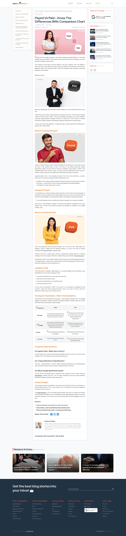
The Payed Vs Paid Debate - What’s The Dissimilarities (21, 27)
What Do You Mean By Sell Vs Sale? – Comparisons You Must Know (53, 410)
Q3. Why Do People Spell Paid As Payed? (21, 43)
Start (71, 3)
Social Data (40, 11)
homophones (38, 375)
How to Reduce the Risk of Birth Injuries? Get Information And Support (60, 467)
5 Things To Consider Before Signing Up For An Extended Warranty (93, 467)
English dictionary (41, 392)
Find (99, 3)
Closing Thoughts (19, 47)
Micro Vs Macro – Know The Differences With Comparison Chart (53, 407)
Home (36, 11)
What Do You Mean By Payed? (22, 14)
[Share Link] (51, 414)
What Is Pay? (18, 10)
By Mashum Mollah (40, 25)
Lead (90, 3)
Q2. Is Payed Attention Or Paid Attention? (22, 39)
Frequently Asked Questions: (21, 31)
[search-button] (112, 3)
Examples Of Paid (19, 23)
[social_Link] (91, 70)
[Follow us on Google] (101, 17)
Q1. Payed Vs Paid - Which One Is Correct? (22, 35)
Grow (80, 3)
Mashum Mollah (50, 421)
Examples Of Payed (19, 17)
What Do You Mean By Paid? (21, 20)
